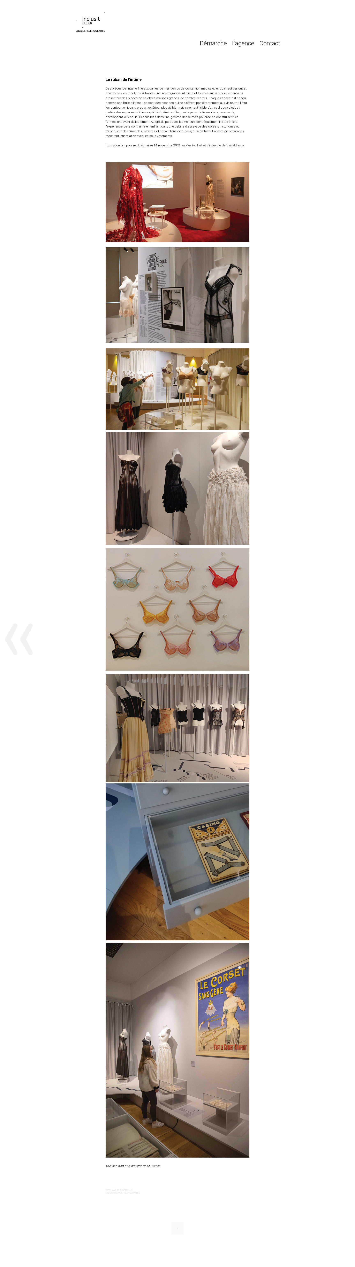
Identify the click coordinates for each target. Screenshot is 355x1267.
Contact (269, 43)
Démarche (213, 43)
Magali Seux (126, 1189)
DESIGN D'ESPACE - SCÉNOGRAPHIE (123, 1192)
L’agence (243, 43)
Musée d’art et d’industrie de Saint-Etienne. (215, 145)
